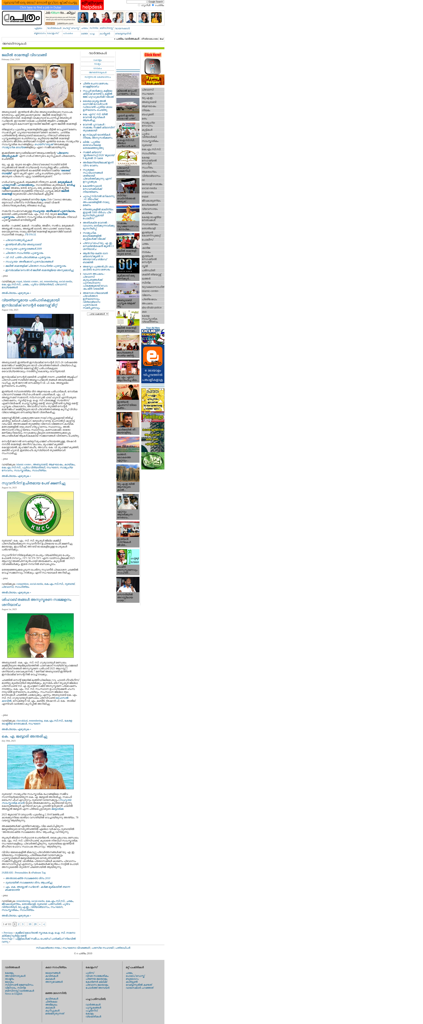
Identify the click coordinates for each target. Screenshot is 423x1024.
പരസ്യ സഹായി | (103, 947)
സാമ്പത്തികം (150, 224)
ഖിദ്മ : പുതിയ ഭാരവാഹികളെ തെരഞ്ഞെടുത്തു (93, 145)
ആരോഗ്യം (149, 171)
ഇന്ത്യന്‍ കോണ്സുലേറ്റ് (151, 234)
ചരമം (25, 284)
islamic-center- (30, 281)
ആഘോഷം (56, 464)
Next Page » (8, 938)
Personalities (21, 872)
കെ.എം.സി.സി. (11, 284)
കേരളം (9, 972)
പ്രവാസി (60, 284)
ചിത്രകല (51, 1001)
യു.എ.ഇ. (23, 907)
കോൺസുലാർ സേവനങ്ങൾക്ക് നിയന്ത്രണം (92, 189)
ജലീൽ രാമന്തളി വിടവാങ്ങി (24, 55)
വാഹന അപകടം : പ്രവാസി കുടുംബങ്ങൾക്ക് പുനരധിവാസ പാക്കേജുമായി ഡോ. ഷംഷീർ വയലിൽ (95, 281)
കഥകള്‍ (50, 978)
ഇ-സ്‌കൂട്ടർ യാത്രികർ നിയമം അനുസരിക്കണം (98, 136)
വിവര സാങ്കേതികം (97, 975)
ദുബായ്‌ (70, 583)
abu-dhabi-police (152, 307)
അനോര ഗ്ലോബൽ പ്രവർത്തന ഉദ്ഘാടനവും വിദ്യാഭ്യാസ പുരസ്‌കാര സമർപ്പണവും (95, 300)
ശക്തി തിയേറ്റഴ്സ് (151, 274)
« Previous (7, 932)
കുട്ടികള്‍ (147, 129)
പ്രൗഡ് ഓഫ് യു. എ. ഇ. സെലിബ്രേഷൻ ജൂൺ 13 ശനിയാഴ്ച (98, 246)
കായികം (69, 464)
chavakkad (22, 720)
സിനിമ (146, 282)
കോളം (90, 1013)
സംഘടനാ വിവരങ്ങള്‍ (76, 947)
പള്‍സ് (90, 972)
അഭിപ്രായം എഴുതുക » (16, 293)
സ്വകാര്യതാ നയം (48, 947)
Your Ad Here (153, 328)
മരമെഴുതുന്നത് (54, 1013)
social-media (65, 281)
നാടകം (146, 252)
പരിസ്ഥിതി (54, 904)
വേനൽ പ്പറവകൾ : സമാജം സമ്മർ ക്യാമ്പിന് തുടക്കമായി (99, 127)
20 (35, 924)
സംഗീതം (147, 167)
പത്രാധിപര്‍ (122, 947)
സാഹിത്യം (39, 470)
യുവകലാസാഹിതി (153, 286)
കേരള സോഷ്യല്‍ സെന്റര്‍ (149, 160)
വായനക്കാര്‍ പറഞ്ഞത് (139, 987)
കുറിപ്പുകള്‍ (52, 1010)
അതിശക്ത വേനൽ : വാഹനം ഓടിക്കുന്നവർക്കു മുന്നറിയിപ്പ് (99, 225)
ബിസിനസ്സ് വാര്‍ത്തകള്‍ (19, 990)
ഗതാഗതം (148, 192)
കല (144, 311)
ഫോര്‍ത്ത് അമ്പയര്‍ (97, 987)
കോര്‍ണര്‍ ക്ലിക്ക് (96, 981)
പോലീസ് (147, 239)
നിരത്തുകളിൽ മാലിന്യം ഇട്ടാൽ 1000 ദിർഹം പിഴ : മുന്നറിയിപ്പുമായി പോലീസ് (98, 214)
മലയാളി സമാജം (152, 184)
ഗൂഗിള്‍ (145, 5)
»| (44, 924)
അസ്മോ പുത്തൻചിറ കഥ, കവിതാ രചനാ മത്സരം (98, 268)
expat (19, 281)
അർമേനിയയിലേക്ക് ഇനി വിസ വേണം (98, 164)
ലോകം (9, 981)
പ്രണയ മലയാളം (96, 978)
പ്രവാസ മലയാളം (97, 984)
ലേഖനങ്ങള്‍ (52, 972)
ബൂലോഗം (132, 978)
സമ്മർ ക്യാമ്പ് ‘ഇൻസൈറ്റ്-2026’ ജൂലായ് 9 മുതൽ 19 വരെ (98, 155)
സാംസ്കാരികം (22, 470)
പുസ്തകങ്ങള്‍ (93, 1007)
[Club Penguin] (152, 343)
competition (22, 583)
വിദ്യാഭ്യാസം (40, 907)
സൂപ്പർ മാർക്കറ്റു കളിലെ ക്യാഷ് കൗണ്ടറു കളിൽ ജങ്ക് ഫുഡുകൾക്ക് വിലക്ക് (98, 93)
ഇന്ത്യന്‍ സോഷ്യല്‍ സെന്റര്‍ (149, 259)
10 (30, 924)
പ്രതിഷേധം (149, 299)
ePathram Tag (38, 872)
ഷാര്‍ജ (146, 247)
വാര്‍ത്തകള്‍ (93, 1004)
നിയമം (146, 110)
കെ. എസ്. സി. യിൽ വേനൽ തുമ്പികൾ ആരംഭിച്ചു (95, 117)
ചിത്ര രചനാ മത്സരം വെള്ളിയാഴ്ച (95, 85)
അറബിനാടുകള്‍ (15, 975)
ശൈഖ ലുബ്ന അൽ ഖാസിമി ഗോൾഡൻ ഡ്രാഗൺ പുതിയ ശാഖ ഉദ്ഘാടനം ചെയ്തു (97, 105)
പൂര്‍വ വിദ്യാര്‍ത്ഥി (41, 284)
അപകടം (147, 303)
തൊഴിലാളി (29, 904)
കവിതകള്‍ (51, 975)
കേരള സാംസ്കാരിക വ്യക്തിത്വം (150, 318)
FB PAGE (30, 234)
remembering (51, 281)
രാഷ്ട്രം (9, 978)
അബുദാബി (40, 464)
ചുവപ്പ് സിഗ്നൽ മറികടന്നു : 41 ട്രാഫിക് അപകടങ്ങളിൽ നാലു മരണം (99, 200)
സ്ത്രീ (145, 266)
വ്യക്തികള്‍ (93, 1016)
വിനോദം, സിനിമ (15, 987)
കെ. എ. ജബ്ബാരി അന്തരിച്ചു (24, 736)
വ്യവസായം (150, 208)
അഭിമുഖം (51, 1004)
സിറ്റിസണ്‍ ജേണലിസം (19, 984)
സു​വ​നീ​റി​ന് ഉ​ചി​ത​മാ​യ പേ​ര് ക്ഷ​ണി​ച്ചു (33, 483)
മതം (144, 118)
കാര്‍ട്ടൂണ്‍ (131, 981)
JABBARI (8, 872)
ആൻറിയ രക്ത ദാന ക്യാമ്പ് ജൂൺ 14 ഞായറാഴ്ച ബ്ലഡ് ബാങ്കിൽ (95, 258)
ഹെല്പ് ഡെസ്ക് (135, 975)
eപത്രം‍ (159, 5)
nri (41, 281)
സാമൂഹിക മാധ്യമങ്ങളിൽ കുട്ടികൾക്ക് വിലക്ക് (94, 235)
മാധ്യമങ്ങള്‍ (10, 287)
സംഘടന (52, 467)
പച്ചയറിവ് (91, 1010)
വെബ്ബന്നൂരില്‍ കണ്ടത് (139, 984)
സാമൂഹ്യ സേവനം (148, 124)
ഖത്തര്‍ (146, 278)
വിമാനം (146, 295)
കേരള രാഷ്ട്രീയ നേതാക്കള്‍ (151, 219)
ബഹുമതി (148, 114)
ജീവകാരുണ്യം (11, 904)
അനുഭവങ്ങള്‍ (54, 981)
